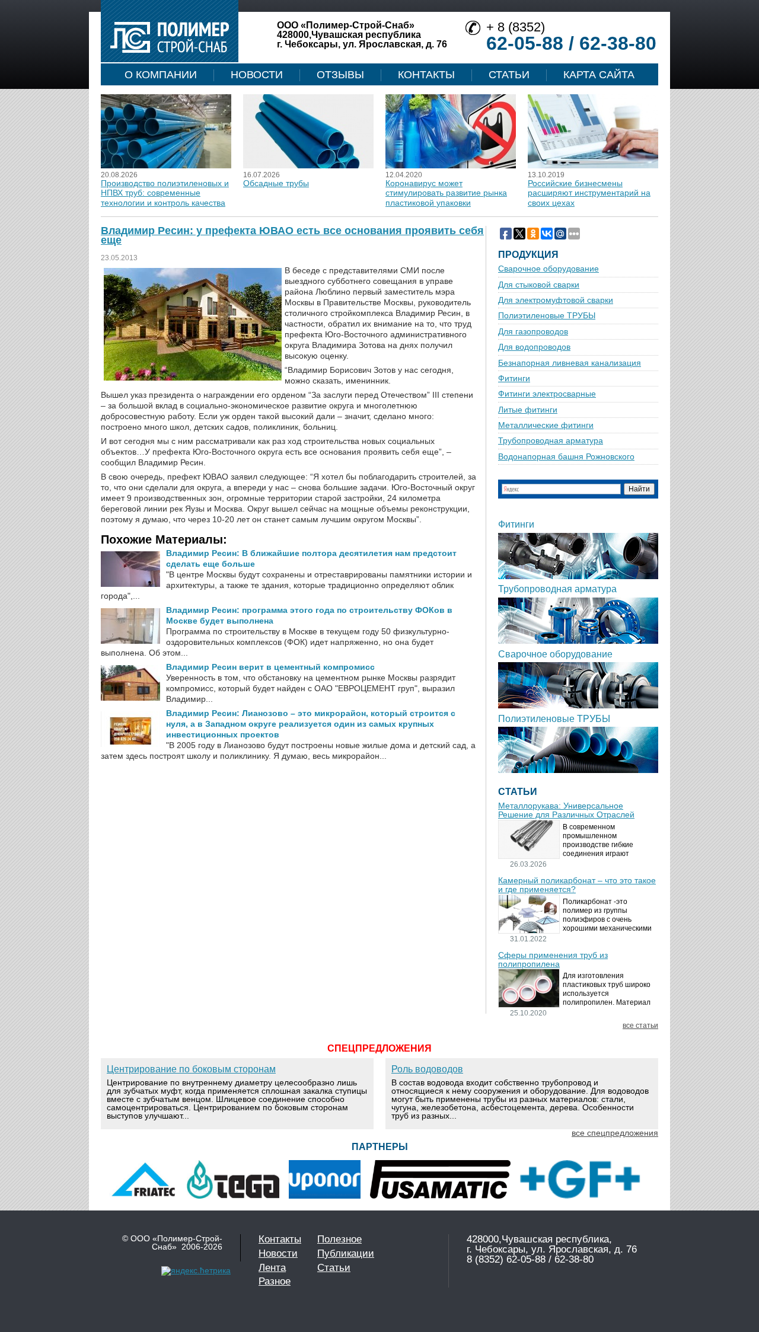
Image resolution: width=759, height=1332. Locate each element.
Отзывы (340, 74)
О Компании (161, 74)
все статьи (640, 1026)
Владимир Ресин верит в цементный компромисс (270, 667)
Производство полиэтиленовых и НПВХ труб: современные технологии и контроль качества (165, 192)
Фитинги (514, 378)
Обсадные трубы (276, 183)
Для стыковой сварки (538, 284)
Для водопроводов (534, 347)
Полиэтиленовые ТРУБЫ (546, 315)
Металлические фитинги (546, 425)
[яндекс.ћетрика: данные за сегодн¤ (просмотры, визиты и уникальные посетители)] (196, 1271)
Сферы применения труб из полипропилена (553, 960)
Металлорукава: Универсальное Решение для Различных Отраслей (566, 810)
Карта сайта (598, 74)
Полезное (339, 1239)
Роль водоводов (427, 1069)
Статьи (509, 74)
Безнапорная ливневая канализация (569, 363)
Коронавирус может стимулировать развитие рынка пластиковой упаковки (446, 192)
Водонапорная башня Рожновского (566, 456)
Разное (275, 1281)
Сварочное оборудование (548, 268)
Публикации (345, 1253)
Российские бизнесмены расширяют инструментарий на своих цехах (589, 192)
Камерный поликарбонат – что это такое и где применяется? (577, 885)
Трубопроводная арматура (550, 440)
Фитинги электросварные (547, 393)
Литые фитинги (527, 409)
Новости (257, 74)
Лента (272, 1267)
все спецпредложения (615, 1133)
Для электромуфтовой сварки (555, 300)
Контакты (426, 74)
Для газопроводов (533, 331)
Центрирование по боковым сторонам (191, 1069)
